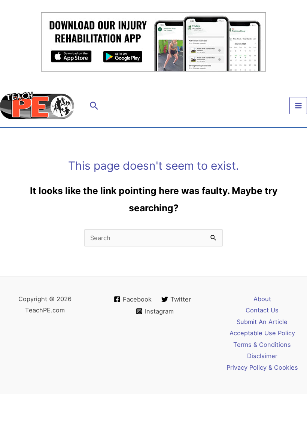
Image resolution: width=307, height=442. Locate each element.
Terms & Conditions (262, 344)
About (262, 299)
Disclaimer (262, 356)
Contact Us (262, 310)
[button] (94, 105)
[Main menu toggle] (298, 106)
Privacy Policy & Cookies (262, 367)
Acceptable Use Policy (262, 333)
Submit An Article (262, 322)
